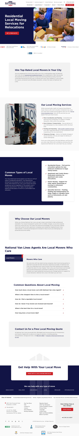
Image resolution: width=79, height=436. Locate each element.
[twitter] (22, 421)
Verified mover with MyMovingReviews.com (16, 427)
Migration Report (43, 403)
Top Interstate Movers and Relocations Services (65, 397)
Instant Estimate (49, 2)
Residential (29, 4)
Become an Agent (58, 2)
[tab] (14, 258)
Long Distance (38, 4)
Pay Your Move (28, 403)
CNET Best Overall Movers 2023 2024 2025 (12, 47)
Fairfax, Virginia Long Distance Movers (42, 397)
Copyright (42, 409)
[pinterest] (19, 421)
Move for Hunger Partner (64, 426)
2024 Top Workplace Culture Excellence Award (45, 405)
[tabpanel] (48, 266)
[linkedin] (12, 421)
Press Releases (27, 409)
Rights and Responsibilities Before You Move (46, 413)
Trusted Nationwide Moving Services (22, 397)
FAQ (25, 404)
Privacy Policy (43, 408)
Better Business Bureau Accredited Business (40, 427)
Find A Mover (61, 4)
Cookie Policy (42, 411)
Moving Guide (29, 2)
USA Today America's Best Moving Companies (32, 47)
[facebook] (5, 421)
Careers (26, 408)
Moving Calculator (28, 411)
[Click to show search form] (64, 2)
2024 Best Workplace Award (26, 432)
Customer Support (39, 2)
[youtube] (15, 421)
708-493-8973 (9, 407)
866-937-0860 (40, 335)
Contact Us (27, 406)
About (53, 4)
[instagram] (9, 421)
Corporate (47, 4)
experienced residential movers (33, 75)
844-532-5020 (70, 2)
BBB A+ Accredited (38, 53)
